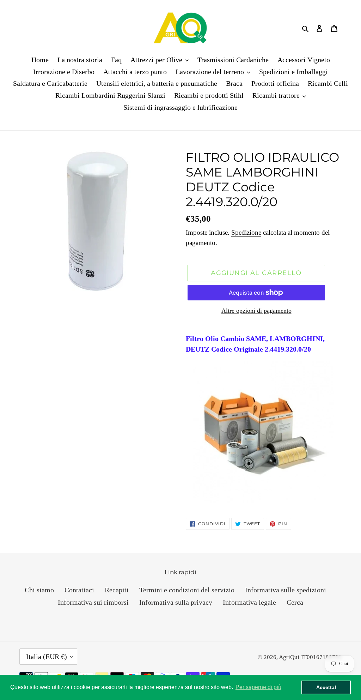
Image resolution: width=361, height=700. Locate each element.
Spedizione (246, 232)
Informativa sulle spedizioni (285, 590)
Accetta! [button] (326, 687)
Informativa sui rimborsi (93, 602)
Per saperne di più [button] (258, 687)
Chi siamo (39, 590)
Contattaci (79, 590)
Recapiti (117, 590)
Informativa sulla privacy (175, 602)
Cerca (295, 602)
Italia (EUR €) (46, 656)
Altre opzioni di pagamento (256, 310)
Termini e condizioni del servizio (186, 590)
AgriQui (289, 657)
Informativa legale (249, 602)
